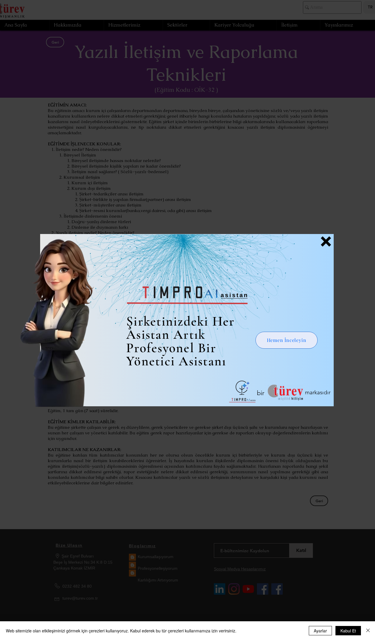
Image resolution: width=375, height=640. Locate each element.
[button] (326, 241)
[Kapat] (367, 630)
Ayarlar (320, 631)
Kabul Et (348, 631)
